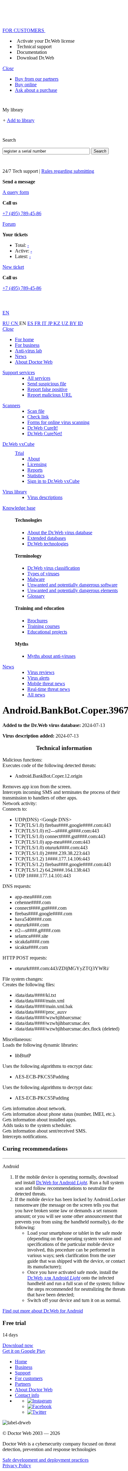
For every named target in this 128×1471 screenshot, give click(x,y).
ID (80, 323)
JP (50, 323)
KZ (57, 323)
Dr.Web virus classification (53, 568)
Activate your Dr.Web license (46, 41)
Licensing (37, 464)
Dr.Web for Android (61, 1182)
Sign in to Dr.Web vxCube (53, 481)
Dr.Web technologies (47, 543)
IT (45, 323)
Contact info (27, 1395)
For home (24, 339)
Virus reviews (40, 672)
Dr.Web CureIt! (42, 428)
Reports (35, 470)
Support (22, 1372)
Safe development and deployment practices (45, 1460)
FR (38, 323)
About (33, 458)
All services (38, 378)
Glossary (36, 596)
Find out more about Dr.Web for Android (42, 1310)
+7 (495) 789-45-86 (21, 213)
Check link (38, 416)
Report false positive (47, 389)
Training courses (43, 626)
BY (74, 323)
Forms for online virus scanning (58, 422)
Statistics (35, 475)
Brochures (37, 620)
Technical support (34, 46)
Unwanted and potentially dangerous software (72, 584)
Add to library (20, 120)
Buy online (26, 84)
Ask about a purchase (36, 90)
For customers (29, 1378)
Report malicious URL (49, 395)
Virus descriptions (44, 497)
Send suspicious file (46, 383)
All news (36, 694)
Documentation (32, 52)
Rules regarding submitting (67, 171)
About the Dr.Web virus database (59, 532)
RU (6, 323)
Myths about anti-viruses (51, 656)
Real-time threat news (48, 689)
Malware (36, 579)
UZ (66, 323)
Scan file (35, 411)
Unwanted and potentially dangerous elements (72, 590)
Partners (23, 1384)
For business (27, 345)
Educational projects (47, 631)
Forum (9, 224)
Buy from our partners (36, 79)
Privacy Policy (16, 1465)
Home (21, 1361)
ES (30, 323)
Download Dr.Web (35, 57)
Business (23, 1367)
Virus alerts (38, 678)
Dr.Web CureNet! (44, 433)
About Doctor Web (34, 362)
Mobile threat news (46, 683)
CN (15, 323)
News (20, 356)
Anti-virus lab (28, 350)
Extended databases (46, 538)
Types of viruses (43, 573)
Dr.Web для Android (53, 1277)
